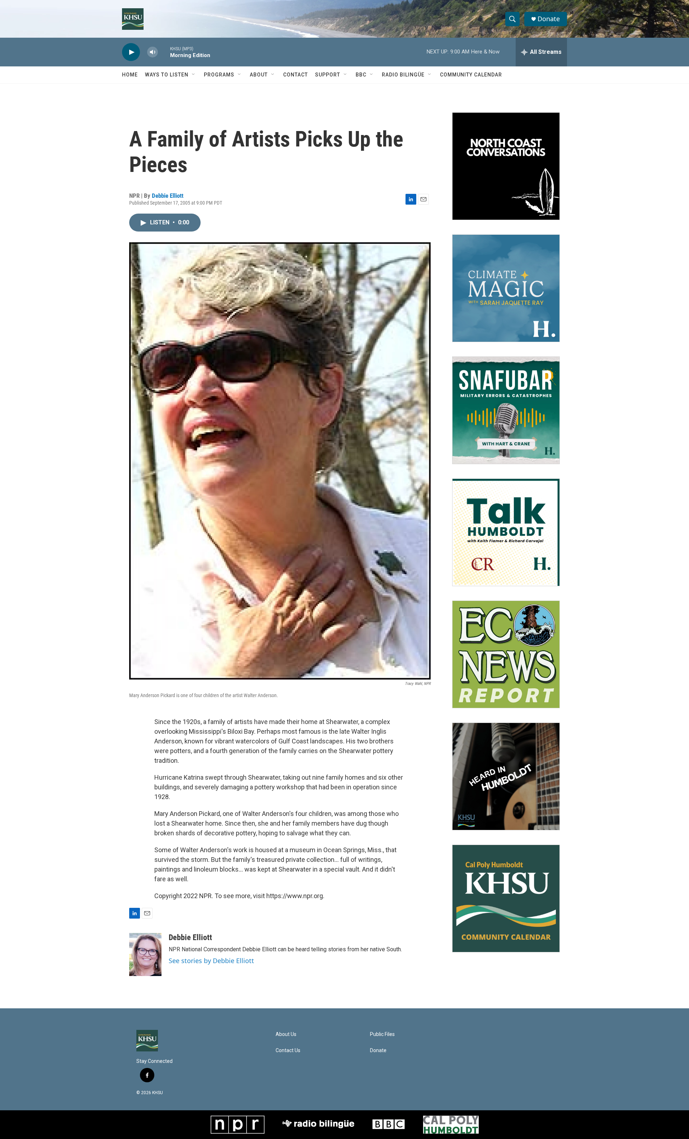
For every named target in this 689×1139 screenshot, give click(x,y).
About (259, 75)
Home (130, 75)
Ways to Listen (166, 75)
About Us (286, 1034)
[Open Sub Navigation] (194, 75)
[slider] (164, 52)
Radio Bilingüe (403, 75)
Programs (219, 75)
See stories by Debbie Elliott (211, 960)
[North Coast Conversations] (506, 166)
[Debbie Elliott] (145, 954)
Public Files (382, 1034)
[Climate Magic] (506, 288)
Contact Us (288, 1050)
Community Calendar (471, 75)
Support (327, 75)
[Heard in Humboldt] (506, 776)
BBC (361, 75)
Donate (549, 19)
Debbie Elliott (167, 195)
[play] (131, 52)
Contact (295, 75)
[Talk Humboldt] (506, 532)
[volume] (152, 52)
